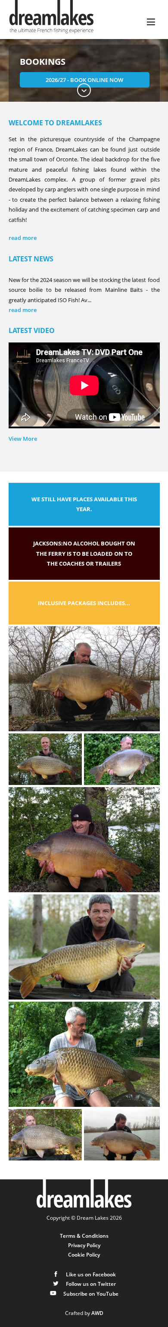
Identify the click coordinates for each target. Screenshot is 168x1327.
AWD (97, 1312)
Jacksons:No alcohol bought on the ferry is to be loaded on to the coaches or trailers (84, 553)
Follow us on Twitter (90, 1283)
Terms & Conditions (84, 1235)
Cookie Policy (84, 1254)
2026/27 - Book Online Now (84, 80)
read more (23, 310)
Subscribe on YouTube (90, 1293)
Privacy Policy (84, 1245)
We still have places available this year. (84, 504)
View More (23, 438)
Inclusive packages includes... (84, 603)
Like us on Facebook (90, 1274)
